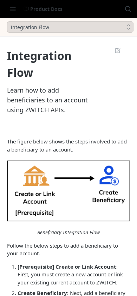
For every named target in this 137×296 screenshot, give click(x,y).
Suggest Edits (114, 50)
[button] (68, 191)
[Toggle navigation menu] (12, 8)
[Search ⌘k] (127, 8)
